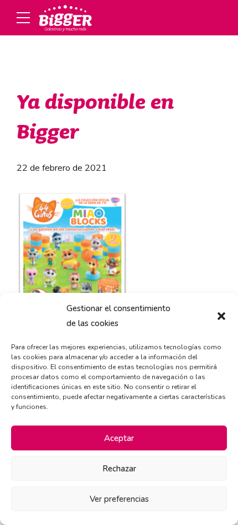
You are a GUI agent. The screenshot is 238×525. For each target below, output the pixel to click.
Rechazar (119, 468)
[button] (221, 316)
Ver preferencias (119, 499)
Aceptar (119, 438)
